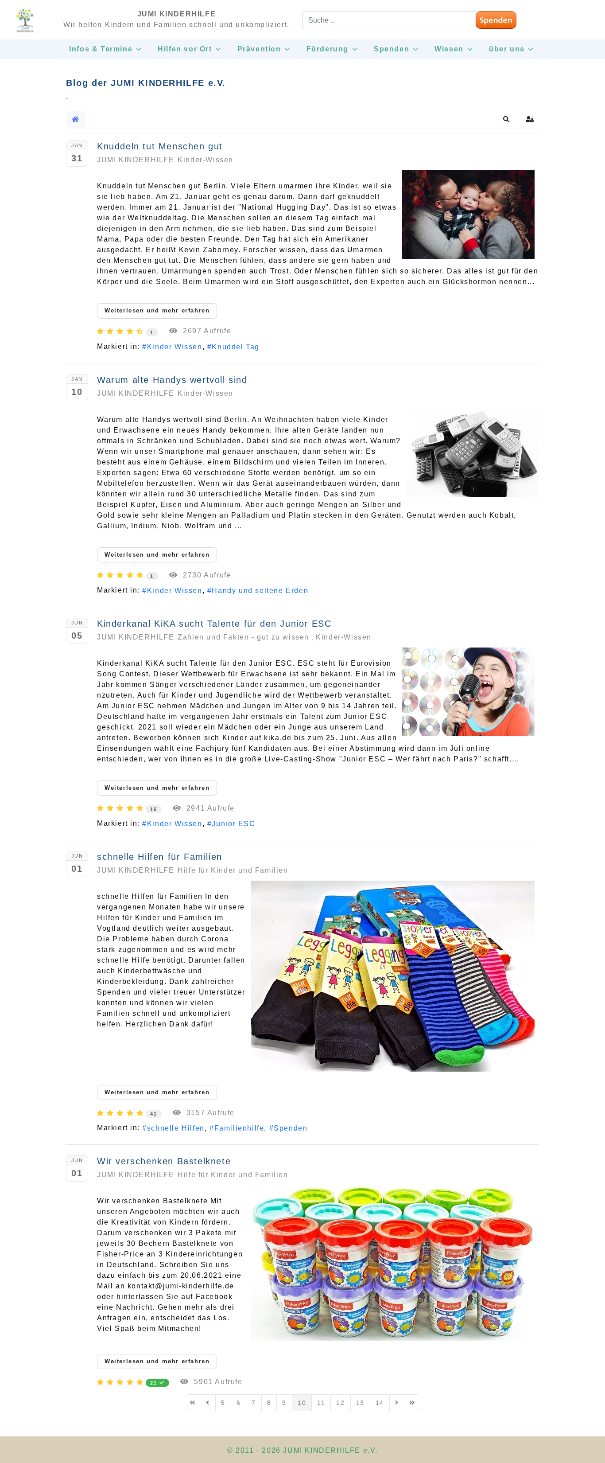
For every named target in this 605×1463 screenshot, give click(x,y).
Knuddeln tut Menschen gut (160, 146)
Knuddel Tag (236, 347)
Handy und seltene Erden (260, 590)
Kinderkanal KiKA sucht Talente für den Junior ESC (214, 623)
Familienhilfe (239, 1128)
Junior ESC (233, 823)
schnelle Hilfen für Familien (159, 857)
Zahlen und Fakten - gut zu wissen (243, 637)
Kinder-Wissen (205, 160)
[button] (506, 119)
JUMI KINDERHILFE (136, 160)
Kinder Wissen (174, 347)
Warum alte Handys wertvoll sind (172, 380)
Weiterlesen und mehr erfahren (157, 310)
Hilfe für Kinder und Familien (233, 870)
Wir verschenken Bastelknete (164, 1161)
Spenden (290, 1128)
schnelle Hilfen (176, 1128)
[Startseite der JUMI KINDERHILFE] (25, 24)
